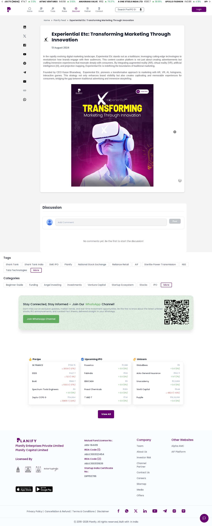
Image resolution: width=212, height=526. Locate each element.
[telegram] (27, 75)
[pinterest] (27, 66)
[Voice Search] (140, 10)
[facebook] (27, 47)
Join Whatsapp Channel (41, 319)
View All (106, 414)
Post (175, 221)
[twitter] (27, 38)
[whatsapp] (27, 102)
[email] (27, 84)
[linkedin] (27, 29)
